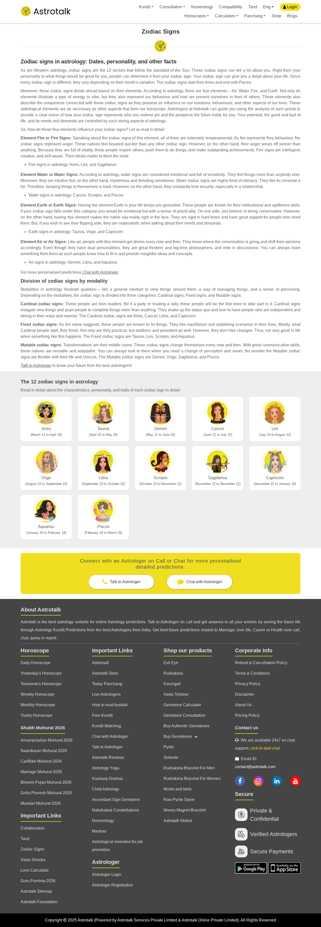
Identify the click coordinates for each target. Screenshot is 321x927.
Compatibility (230, 7)
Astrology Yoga (105, 768)
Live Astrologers (106, 694)
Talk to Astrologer (36, 365)
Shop (276, 16)
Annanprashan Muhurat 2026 (46, 740)
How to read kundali (110, 705)
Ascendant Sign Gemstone (116, 799)
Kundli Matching (106, 726)
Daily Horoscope (35, 663)
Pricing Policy (247, 715)
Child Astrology (105, 789)
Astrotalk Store (105, 673)
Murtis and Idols (178, 789)
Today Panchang (107, 684)
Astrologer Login (106, 874)
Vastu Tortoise (176, 694)
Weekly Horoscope (37, 694)
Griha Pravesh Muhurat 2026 (46, 793)
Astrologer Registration (112, 885)
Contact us (246, 727)
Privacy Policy (247, 684)
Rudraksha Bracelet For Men (189, 768)
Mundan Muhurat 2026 (41, 803)
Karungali (172, 684)
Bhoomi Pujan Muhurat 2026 (46, 782)
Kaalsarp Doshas (107, 778)
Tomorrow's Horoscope (41, 684)
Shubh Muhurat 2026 (43, 727)
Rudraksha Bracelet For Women (192, 778)
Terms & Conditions (252, 673)
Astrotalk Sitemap (36, 891)
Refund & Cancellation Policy (261, 663)
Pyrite (169, 747)
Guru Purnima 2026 (38, 881)
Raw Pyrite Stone (179, 799)
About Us (243, 705)
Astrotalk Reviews (108, 757)
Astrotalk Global (178, 820)
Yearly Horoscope (36, 715)
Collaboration (33, 828)
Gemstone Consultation (184, 715)
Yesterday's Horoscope (41, 673)
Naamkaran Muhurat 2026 (44, 751)
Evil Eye (171, 663)
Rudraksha (173, 673)
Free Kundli (102, 715)
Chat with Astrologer (100, 272)
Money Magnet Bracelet (185, 810)
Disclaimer (244, 694)
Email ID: (255, 763)
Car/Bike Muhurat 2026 (41, 761)
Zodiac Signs (32, 849)
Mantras (99, 831)
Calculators (225, 16)
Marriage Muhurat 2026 (41, 772)
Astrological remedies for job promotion (117, 846)
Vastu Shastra (33, 860)
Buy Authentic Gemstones (186, 726)
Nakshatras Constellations (115, 810)
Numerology (202, 7)
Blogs (292, 16)
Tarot (252, 7)
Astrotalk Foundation (39, 902)
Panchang (253, 16)
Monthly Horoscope (38, 705)
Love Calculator (35, 870)
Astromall (100, 663)
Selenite (171, 757)
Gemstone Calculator (182, 705)
